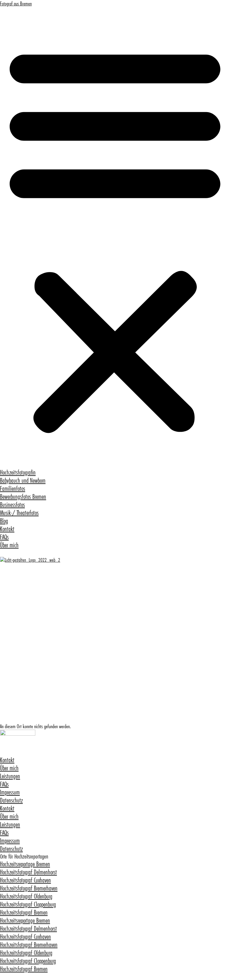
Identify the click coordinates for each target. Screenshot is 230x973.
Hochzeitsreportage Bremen (25, 864)
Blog (4, 521)
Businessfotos (12, 505)
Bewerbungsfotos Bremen (23, 497)
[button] (115, 237)
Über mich (9, 545)
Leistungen (10, 776)
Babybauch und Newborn (23, 480)
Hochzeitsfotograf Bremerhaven (29, 888)
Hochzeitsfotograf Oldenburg (26, 896)
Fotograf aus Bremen (16, 3)
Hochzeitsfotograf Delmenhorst (28, 872)
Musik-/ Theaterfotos (19, 513)
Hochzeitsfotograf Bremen (24, 912)
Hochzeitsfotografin (18, 472)
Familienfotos (12, 489)
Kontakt (7, 529)
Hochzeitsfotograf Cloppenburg (28, 904)
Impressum (10, 792)
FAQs (4, 537)
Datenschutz (11, 800)
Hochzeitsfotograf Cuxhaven (25, 880)
